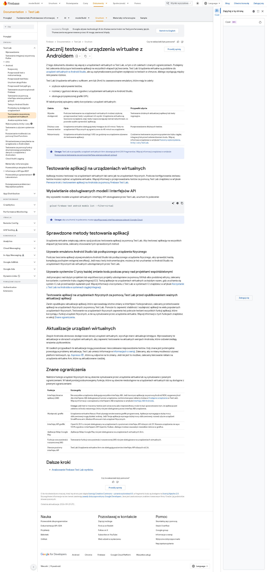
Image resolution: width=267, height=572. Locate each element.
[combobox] (179, 3)
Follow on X (103, 530)
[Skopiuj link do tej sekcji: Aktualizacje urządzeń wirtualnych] (118, 328)
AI (65, 18)
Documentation (13, 12)
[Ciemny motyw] (177, 203)
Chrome (88, 555)
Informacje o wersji (164, 534)
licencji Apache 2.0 (171, 494)
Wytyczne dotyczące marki (168, 539)
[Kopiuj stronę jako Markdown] (85, 56)
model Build (34, 3)
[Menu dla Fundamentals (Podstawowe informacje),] (58, 18)
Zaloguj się (259, 3)
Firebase (50, 42)
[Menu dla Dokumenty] (107, 3)
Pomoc (137, 3)
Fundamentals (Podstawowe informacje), (36, 18)
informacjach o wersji (124, 351)
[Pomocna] (178, 42)
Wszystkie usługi (143, 555)
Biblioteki (45, 534)
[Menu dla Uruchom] (60, 3)
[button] (16, 48)
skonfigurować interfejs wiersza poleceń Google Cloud (118, 219)
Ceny (85, 3)
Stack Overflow (162, 525)
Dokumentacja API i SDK (51, 525)
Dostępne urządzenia (158, 398)
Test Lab (33, 12)
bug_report (253, 11)
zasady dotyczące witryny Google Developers (101, 496)
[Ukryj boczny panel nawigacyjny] (33, 567)
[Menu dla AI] (69, 18)
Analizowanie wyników (72, 469)
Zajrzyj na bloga (105, 521)
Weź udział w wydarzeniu (109, 539)
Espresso (76, 355)
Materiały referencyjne (124, 18)
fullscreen (258, 11)
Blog (227, 3)
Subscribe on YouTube (107, 534)
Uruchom (53, 3)
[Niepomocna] (182, 42)
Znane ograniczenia (65, 317)
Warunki (44, 566)
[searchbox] (18, 27)
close (262, 11)
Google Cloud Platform (121, 555)
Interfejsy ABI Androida (143, 401)
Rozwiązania (72, 3)
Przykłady (45, 530)
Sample (143, 18)
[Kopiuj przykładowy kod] (182, 203)
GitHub (44, 539)
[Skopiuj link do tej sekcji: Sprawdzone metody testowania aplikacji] (132, 233)
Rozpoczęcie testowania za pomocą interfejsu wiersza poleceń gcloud (86, 155)
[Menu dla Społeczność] (128, 3)
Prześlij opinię (174, 49)
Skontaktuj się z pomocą (166, 521)
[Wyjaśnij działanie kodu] (173, 203)
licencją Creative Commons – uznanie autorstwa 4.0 (110, 494)
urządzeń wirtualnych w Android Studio (66, 71)
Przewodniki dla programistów (54, 521)
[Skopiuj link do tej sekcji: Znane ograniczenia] (88, 370)
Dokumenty (98, 3)
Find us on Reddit (105, 525)
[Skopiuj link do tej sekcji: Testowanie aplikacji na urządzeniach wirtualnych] (148, 168)
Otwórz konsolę (241, 3)
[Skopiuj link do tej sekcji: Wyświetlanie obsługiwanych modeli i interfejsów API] (139, 191)
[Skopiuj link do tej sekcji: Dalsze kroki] (73, 462)
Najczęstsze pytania (165, 543)
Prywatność (55, 566)
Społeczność (119, 3)
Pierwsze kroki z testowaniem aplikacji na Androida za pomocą (87, 182)
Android (75, 555)
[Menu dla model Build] (42, 3)
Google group (162, 530)
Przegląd (7, 18)
